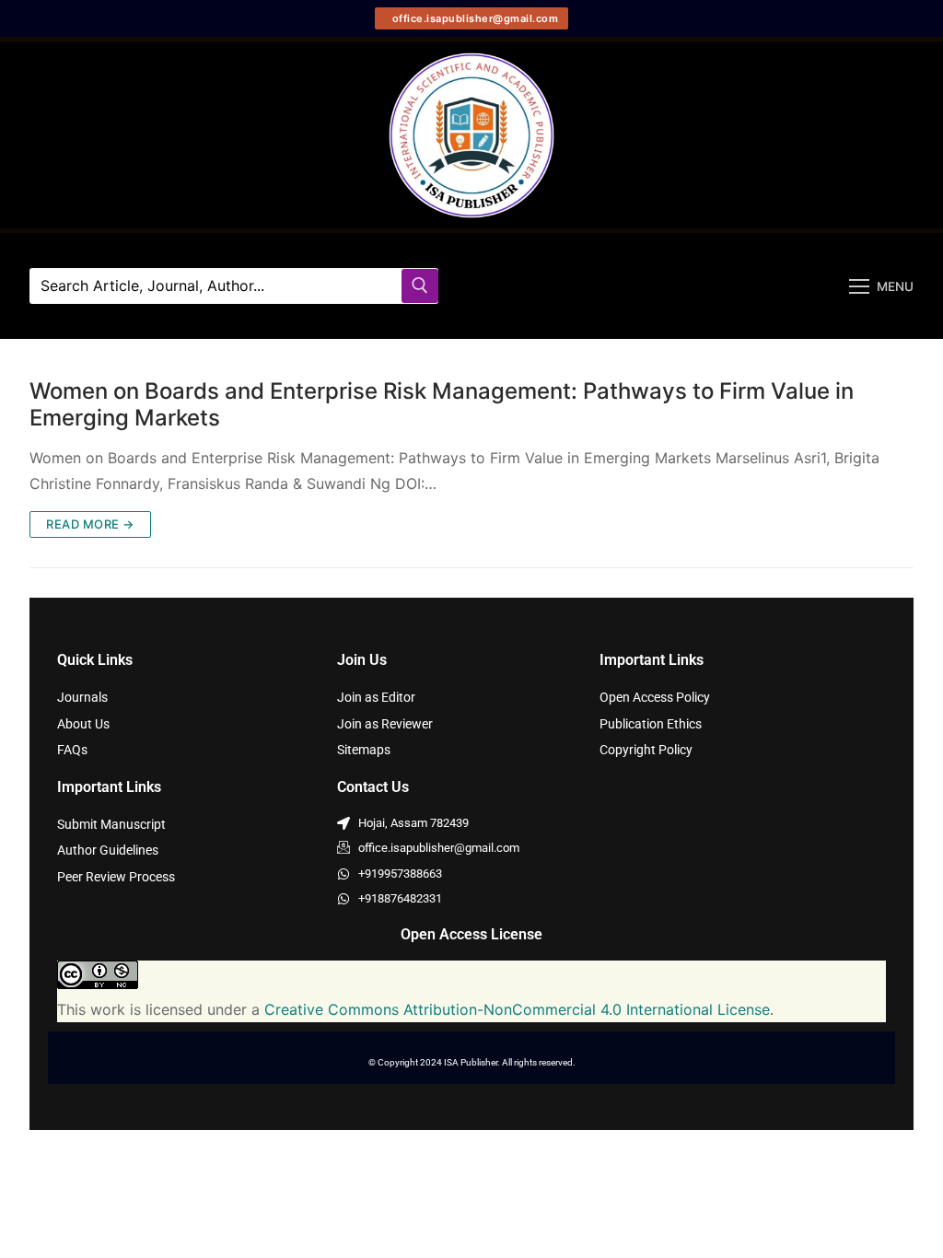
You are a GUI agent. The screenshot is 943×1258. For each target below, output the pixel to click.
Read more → (90, 524)
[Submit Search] (420, 286)
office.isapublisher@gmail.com (473, 18)
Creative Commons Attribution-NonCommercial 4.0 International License (517, 1009)
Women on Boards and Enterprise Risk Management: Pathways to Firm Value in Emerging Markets (441, 404)
